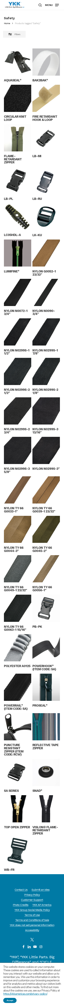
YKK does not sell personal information (32, 925)
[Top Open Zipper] (17, 808)
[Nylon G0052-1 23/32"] (46, 253)
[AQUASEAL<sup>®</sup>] (17, 62)
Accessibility (32, 930)
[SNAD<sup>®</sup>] (46, 772)
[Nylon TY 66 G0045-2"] (46, 529)
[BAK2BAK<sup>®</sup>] (46, 62)
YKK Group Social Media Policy (32, 909)
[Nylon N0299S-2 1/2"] (17, 371)
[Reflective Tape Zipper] (46, 726)
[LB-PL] (17, 180)
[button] (52, 4)
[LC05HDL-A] (17, 216)
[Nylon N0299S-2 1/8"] (46, 371)
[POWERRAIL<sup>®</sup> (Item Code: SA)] (17, 687)
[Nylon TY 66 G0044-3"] (17, 529)
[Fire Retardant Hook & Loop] (46, 98)
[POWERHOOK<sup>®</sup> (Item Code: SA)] (46, 647)
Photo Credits (20, 904)
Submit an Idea (40, 889)
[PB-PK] (46, 608)
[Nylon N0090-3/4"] (46, 292)
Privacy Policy (32, 894)
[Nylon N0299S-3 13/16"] (46, 411)
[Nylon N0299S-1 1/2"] (17, 332)
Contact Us (21, 889)
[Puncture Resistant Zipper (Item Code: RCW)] (17, 726)
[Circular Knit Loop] (17, 98)
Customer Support (32, 899)
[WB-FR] (17, 851)
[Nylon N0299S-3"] (46, 450)
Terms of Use (32, 915)
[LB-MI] (46, 137)
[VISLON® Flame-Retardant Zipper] (46, 808)
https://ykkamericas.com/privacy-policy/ (25, 994)
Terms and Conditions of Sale (32, 920)
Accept (10, 1000)
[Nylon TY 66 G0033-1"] (17, 490)
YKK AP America (41, 904)
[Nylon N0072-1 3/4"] (17, 292)
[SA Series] (17, 772)
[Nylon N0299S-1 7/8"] (46, 332)
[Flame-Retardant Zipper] (17, 137)
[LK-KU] (46, 216)
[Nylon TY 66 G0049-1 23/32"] (17, 568)
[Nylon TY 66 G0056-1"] (46, 568)
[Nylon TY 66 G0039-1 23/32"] (46, 490)
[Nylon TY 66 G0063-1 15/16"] (17, 608)
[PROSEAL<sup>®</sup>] (46, 687)
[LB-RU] (46, 180)
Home (7, 23)
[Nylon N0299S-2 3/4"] (17, 411)
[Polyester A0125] (17, 647)
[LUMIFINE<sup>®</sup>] (17, 253)
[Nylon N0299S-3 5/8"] (17, 450)
